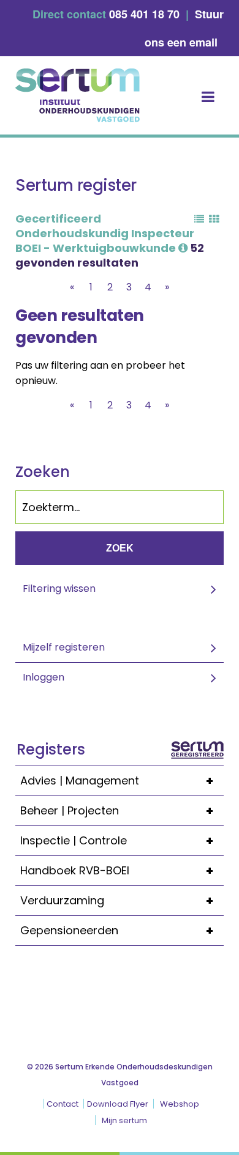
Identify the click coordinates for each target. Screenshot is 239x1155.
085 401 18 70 (144, 14)
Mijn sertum (124, 1120)
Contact (62, 1104)
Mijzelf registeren (64, 647)
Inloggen (43, 677)
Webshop (179, 1104)
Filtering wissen (59, 588)
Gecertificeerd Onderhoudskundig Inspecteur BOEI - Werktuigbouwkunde (104, 233)
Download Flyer (117, 1104)
